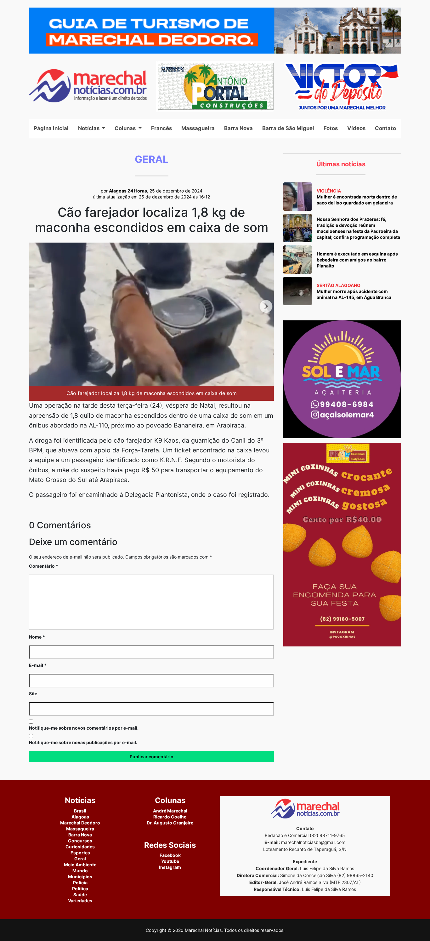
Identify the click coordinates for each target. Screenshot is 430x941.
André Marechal (170, 810)
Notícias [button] (89, 128)
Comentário (43, 566)
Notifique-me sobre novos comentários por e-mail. (84, 728)
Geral (80, 858)
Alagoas (80, 816)
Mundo (80, 870)
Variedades (80, 900)
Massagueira (198, 128)
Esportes (80, 852)
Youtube (170, 861)
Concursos (80, 840)
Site (33, 693)
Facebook (170, 855)
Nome (37, 637)
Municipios (80, 876)
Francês (161, 128)
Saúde (80, 894)
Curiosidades (80, 846)
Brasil (80, 810)
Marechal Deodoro (80, 822)
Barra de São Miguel (288, 128)
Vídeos (356, 128)
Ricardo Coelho (170, 816)
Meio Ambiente (80, 864)
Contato (385, 128)
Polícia (80, 882)
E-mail (38, 665)
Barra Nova (238, 128)
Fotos (331, 128)
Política (80, 888)
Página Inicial (53, 128)
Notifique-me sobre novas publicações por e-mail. (83, 742)
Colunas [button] (126, 128)
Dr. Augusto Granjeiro (170, 822)
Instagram (170, 867)
